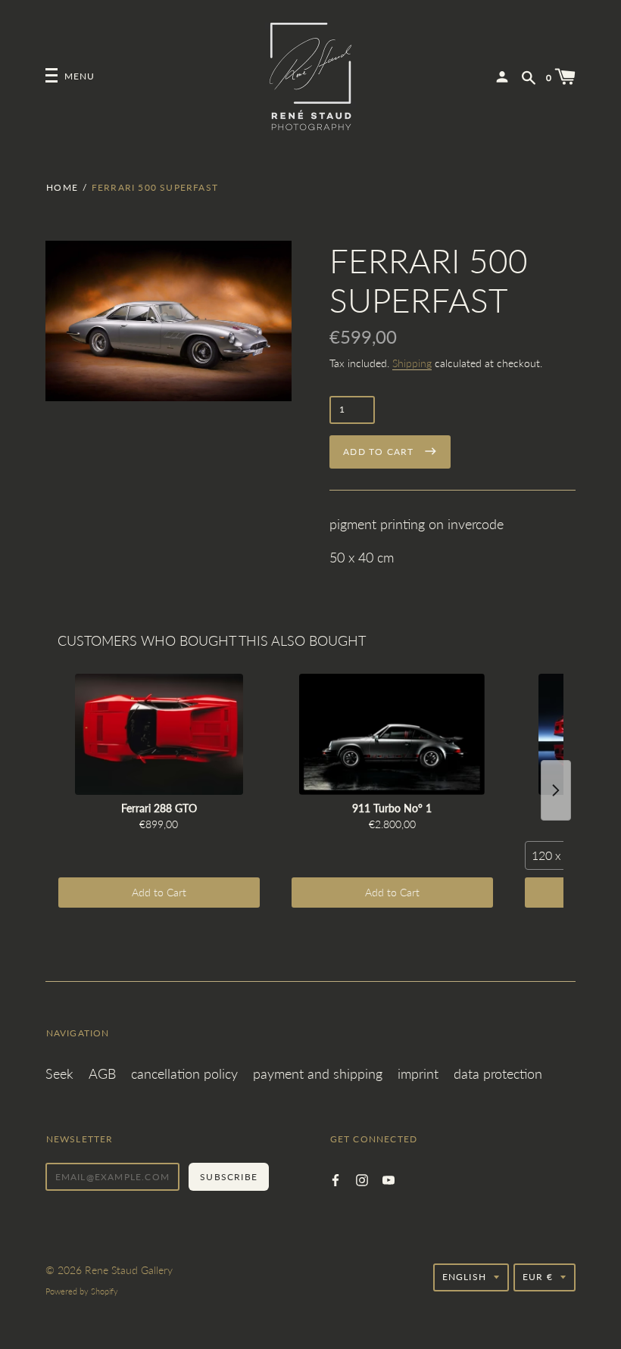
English (464, 1276)
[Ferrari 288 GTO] (159, 734)
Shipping (412, 363)
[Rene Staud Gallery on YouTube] (388, 1178)
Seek (59, 1073)
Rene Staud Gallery (129, 1269)
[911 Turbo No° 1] (392, 734)
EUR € (538, 1276)
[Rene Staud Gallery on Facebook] (335, 1178)
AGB (102, 1073)
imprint (418, 1073)
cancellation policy (184, 1073)
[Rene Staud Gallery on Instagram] (362, 1178)
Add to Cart (159, 892)
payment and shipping (317, 1073)
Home (62, 187)
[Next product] (556, 790)
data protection (498, 1073)
